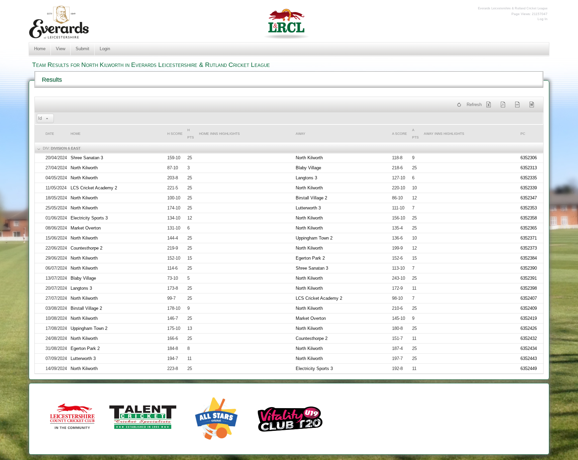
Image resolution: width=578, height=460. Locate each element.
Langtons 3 (306, 177)
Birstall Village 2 (311, 197)
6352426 (528, 328)
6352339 (528, 187)
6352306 (528, 157)
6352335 (528, 177)
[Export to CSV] (518, 104)
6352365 (528, 228)
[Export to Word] (533, 104)
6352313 (528, 167)
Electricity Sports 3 (89, 217)
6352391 (528, 278)
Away (300, 133)
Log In (543, 19)
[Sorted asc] (47, 119)
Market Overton (86, 228)
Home (39, 48)
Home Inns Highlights (219, 133)
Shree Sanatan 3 (87, 157)
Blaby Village (308, 167)
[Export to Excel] (490, 104)
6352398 (528, 288)
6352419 (528, 318)
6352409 (528, 308)
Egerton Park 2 (310, 258)
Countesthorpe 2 (86, 248)
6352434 (528, 348)
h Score (175, 133)
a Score (399, 133)
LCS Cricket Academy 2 (94, 187)
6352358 (528, 217)
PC (522, 133)
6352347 (528, 197)
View (60, 48)
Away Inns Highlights (444, 133)
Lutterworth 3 (308, 207)
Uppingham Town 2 (314, 238)
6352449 (528, 368)
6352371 (528, 238)
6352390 (528, 268)
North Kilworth (309, 157)
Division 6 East (66, 148)
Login (105, 48)
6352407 (528, 298)
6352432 (528, 338)
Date (49, 133)
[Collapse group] (38, 148)
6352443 (528, 358)
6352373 (528, 248)
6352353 (528, 207)
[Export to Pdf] (504, 104)
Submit (82, 48)
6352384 (528, 258)
